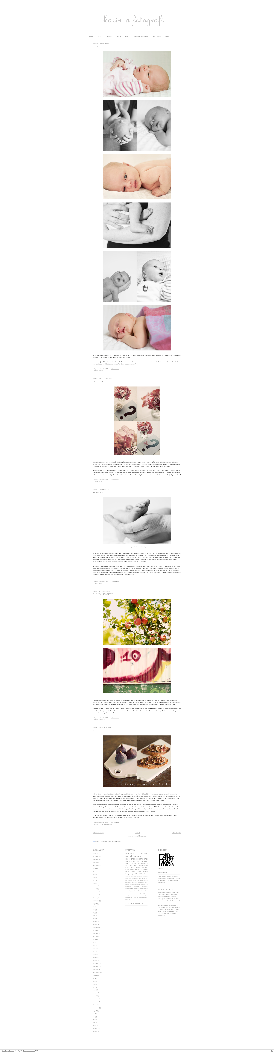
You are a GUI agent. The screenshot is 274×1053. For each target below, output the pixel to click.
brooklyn (127, 895)
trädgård (145, 897)
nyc (134, 897)
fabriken (143, 853)
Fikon (95, 730)
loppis (130, 880)
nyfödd (136, 897)
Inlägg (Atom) (142, 836)
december (96, 856)
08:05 (106, 822)
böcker (132, 895)
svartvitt (139, 880)
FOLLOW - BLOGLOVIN (141, 36)
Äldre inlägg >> (176, 833)
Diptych (136, 890)
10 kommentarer (115, 479)
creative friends (138, 895)
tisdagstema (137, 888)
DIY (141, 869)
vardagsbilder (143, 888)
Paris (142, 890)
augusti (95, 868)
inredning (144, 867)
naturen (133, 872)
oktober (95, 862)
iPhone (138, 867)
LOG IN (167, 36)
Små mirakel (99, 492)
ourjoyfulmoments (133, 856)
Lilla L (96, 46)
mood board (137, 859)
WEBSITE (109, 36)
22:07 (106, 717)
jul (128, 880)
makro (127, 869)
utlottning (127, 899)
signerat (145, 882)
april (94, 880)
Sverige (145, 869)
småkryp (141, 897)
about (100, 36)
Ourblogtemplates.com (29, 1051)
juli (93, 871)
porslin (134, 880)
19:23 (106, 368)
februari (95, 886)
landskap (134, 882)
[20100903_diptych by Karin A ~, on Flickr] (137, 787)
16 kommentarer (115, 717)
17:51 (106, 581)
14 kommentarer (115, 581)
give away (128, 882)
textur (127, 865)
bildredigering (137, 893)
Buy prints (157, 36)
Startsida (137, 833)
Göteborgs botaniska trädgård (139, 876)
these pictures (115, 568)
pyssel (127, 867)
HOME (91, 36)
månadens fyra (129, 888)
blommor (129, 853)
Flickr (139, 890)
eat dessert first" (136, 878)
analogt (145, 872)
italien (127, 872)
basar (131, 893)
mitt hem (139, 861)
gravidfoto (144, 886)
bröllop (145, 884)
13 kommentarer (115, 368)
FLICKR (127, 36)
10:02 (106, 479)
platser (132, 869)
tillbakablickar (139, 874)
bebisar (101, 370)
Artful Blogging (129, 890)
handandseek (128, 897)
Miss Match (144, 880)
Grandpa (104, 466)
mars (94, 853)
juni (94, 874)
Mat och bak (109, 824)
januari (95, 889)
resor (127, 859)
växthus (132, 884)
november (96, 859)
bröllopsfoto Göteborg (132, 886)
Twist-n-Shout (100, 381)
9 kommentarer (115, 822)
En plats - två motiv (103, 594)
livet (145, 859)
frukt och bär (102, 719)
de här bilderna (101, 555)
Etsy (145, 861)
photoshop (140, 882)
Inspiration (133, 865)
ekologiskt (145, 895)
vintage (127, 884)
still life (100, 481)
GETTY (119, 36)
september (96, 865)
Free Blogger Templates (8, 1051)
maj (94, 877)
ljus (133, 874)
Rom (142, 884)
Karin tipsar (128, 878)
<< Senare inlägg (98, 833)
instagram (128, 874)
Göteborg (140, 865)
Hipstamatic (137, 884)
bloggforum (144, 893)
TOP (272, 1051)
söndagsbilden (142, 863)
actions (127, 893)
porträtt (146, 865)
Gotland (139, 872)
